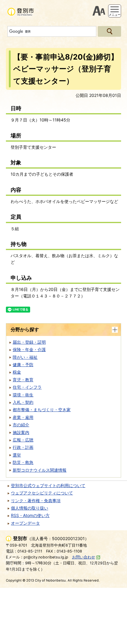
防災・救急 (23, 462)
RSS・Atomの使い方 (30, 515)
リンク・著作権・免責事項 (36, 500)
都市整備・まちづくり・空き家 (42, 409)
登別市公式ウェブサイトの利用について (48, 485)
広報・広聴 (23, 439)
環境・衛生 (23, 394)
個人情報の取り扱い (29, 507)
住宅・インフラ (27, 387)
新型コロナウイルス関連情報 (39, 470)
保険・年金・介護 (29, 349)
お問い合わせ (83, 557)
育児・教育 (23, 379)
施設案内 (21, 432)
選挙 (17, 454)
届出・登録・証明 (29, 342)
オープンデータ (25, 523)
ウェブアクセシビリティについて (42, 492)
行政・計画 (23, 447)
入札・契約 (23, 402)
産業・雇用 (23, 417)
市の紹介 (21, 424)
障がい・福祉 (25, 357)
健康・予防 (23, 364)
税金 (17, 371)
